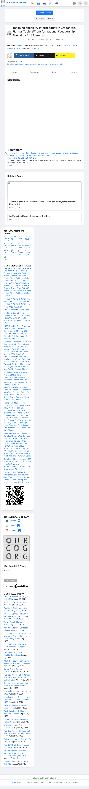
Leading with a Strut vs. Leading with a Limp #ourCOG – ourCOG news (16, 315)
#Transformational (69, 45)
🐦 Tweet (74, 72)
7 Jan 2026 (24, 309)
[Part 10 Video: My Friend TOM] (7, 252)
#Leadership (12, 48)
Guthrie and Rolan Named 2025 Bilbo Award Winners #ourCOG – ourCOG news (17, 461)
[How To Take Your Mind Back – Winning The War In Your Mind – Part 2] (7, 259)
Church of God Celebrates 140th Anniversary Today (15, 645)
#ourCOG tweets (17, 64)
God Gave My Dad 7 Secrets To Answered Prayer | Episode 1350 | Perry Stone (17, 636)
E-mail (7, 571)
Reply (9, 165)
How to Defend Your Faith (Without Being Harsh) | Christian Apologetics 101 (14, 753)
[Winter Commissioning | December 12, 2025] (21, 238)
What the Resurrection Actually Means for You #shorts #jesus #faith (17, 663)
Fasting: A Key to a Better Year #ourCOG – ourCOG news (16, 300)
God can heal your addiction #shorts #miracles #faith (15, 684)
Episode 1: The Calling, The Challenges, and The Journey (16, 480)
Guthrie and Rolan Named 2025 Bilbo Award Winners (17, 467)
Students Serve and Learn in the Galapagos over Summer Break (16, 616)
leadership (33, 64)
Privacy (13, 782)
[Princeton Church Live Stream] (28, 245)
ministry (41, 64)
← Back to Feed (44, 12)
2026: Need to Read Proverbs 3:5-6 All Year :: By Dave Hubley (16, 336)
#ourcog (35, 48)
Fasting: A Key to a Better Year (16, 304)
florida (26, 64)
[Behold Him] (7, 245)
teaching (55, 64)
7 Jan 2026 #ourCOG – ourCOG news (13, 308)
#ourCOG (19, 62)
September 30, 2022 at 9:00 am (21, 158)
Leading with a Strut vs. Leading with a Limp (16, 320)
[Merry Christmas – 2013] (7, 238)
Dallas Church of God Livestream (12, 726)
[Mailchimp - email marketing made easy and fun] (17, 588)
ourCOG (48, 64)
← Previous (39, 18)
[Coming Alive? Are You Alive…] (14, 252)
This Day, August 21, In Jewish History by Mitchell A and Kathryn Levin (16, 677)
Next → (51, 18)
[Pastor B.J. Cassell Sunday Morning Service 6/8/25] (14, 245)
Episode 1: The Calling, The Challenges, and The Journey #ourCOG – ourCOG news (16, 474)
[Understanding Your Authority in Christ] (21, 245)
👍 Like (14, 72)
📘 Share (54, 72)
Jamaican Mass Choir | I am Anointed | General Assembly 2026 (16, 699)
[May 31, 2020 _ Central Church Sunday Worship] (14, 238)
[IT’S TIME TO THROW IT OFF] (28, 238)
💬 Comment (34, 72)
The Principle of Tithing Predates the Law (13, 712)
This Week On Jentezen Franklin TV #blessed (13, 653)
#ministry (19, 45)
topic (60, 64)
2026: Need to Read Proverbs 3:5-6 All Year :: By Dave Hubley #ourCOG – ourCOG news (16, 330)
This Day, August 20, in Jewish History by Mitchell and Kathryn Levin (17, 733)
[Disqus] (44, 116)
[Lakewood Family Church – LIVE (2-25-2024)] (28, 252)
